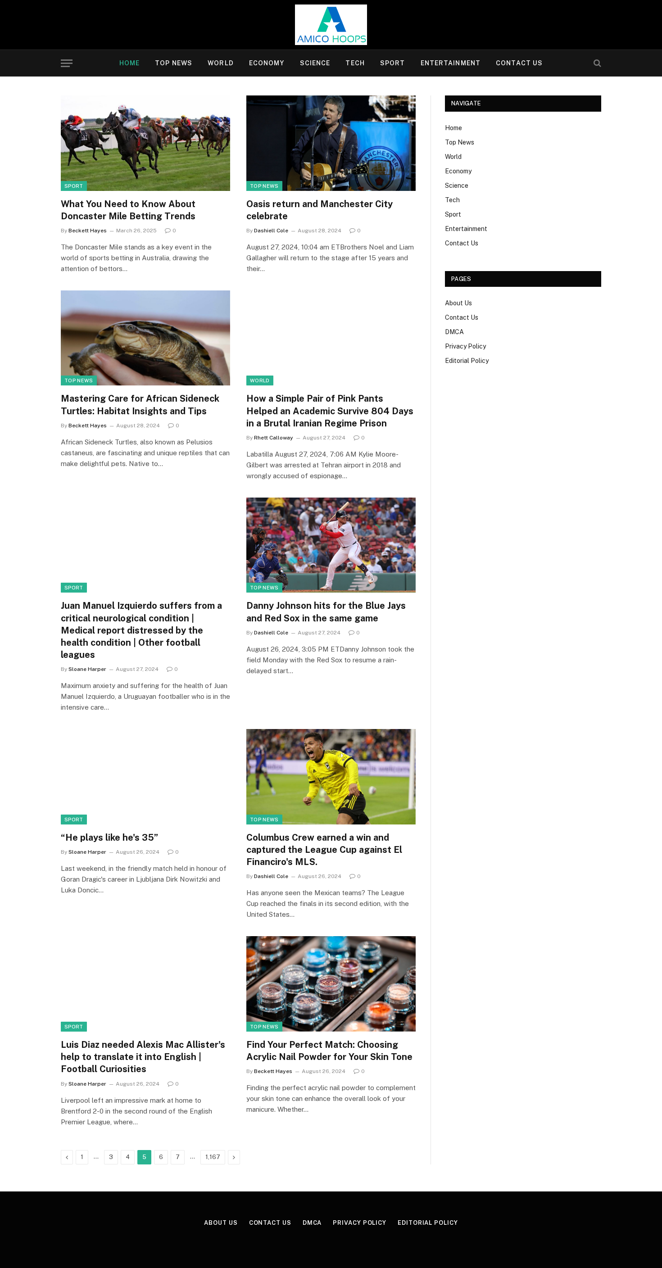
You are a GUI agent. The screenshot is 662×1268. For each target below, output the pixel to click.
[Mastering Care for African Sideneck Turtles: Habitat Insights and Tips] (145, 338)
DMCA (454, 331)
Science (315, 63)
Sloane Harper (87, 669)
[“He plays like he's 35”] (145, 776)
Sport (392, 63)
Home (129, 63)
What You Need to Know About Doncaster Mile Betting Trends (128, 210)
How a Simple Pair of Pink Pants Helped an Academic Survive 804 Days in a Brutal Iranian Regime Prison (329, 410)
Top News (173, 63)
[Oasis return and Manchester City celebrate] (331, 143)
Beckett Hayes (87, 230)
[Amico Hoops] (331, 25)
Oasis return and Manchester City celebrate (319, 210)
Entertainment (451, 63)
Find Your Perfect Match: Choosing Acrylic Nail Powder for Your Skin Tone (329, 1050)
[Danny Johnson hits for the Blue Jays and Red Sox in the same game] (331, 545)
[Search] (596, 63)
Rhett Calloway (273, 438)
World (221, 63)
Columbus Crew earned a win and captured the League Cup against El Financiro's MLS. (324, 849)
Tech (354, 63)
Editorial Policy (467, 360)
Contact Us (519, 63)
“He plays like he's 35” (109, 837)
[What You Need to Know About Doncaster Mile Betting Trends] (145, 143)
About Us (458, 303)
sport (73, 186)
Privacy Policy (465, 346)
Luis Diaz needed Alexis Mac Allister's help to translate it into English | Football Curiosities (143, 1056)
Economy (267, 63)
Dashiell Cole (271, 230)
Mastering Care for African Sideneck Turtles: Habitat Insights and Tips (140, 404)
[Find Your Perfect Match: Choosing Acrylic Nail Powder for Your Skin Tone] (331, 984)
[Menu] (67, 63)
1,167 (212, 1157)
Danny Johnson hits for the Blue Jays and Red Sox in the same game (326, 611)
